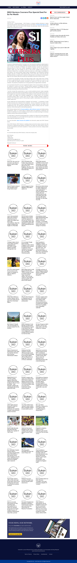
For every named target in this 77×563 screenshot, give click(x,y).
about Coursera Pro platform (23, 120)
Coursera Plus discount (41, 24)
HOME (9, 7)
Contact (50, 554)
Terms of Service (28, 554)
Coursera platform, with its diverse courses (30, 109)
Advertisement (44, 554)
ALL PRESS (23, 7)
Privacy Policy (36, 554)
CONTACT (30, 7)
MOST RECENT (16, 7)
